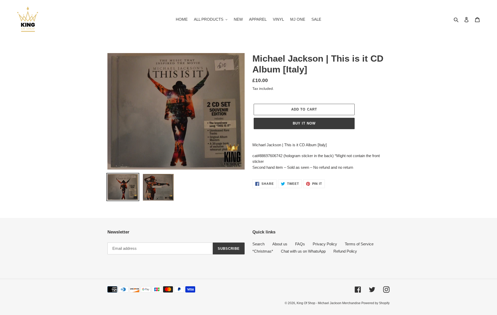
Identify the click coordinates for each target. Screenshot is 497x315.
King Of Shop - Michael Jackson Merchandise (329, 303)
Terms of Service (359, 244)
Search (258, 244)
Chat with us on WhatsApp (303, 251)
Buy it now (304, 123)
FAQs (300, 244)
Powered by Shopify (375, 303)
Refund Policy (345, 251)
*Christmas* (262, 251)
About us (279, 244)
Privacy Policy (325, 244)
